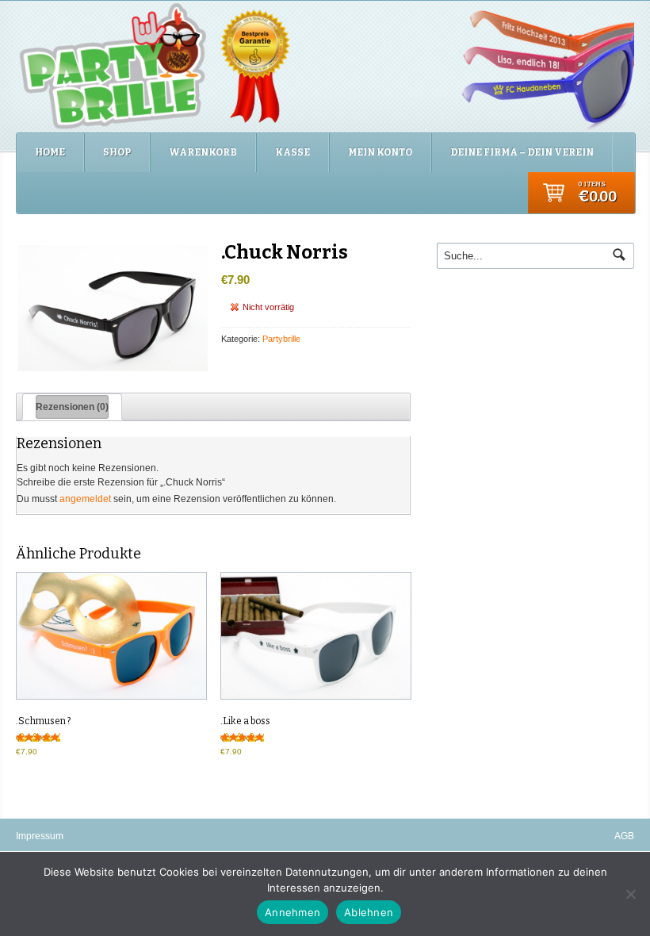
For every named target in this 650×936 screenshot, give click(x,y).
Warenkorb (203, 152)
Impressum (39, 836)
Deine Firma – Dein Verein (522, 152)
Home (50, 152)
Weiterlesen (110, 636)
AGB (624, 836)
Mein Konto (380, 152)
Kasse (292, 152)
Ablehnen (368, 912)
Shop (117, 152)
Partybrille (281, 338)
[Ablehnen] (630, 894)
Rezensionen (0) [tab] (72, 406)
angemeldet (85, 498)
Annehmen (292, 912)
